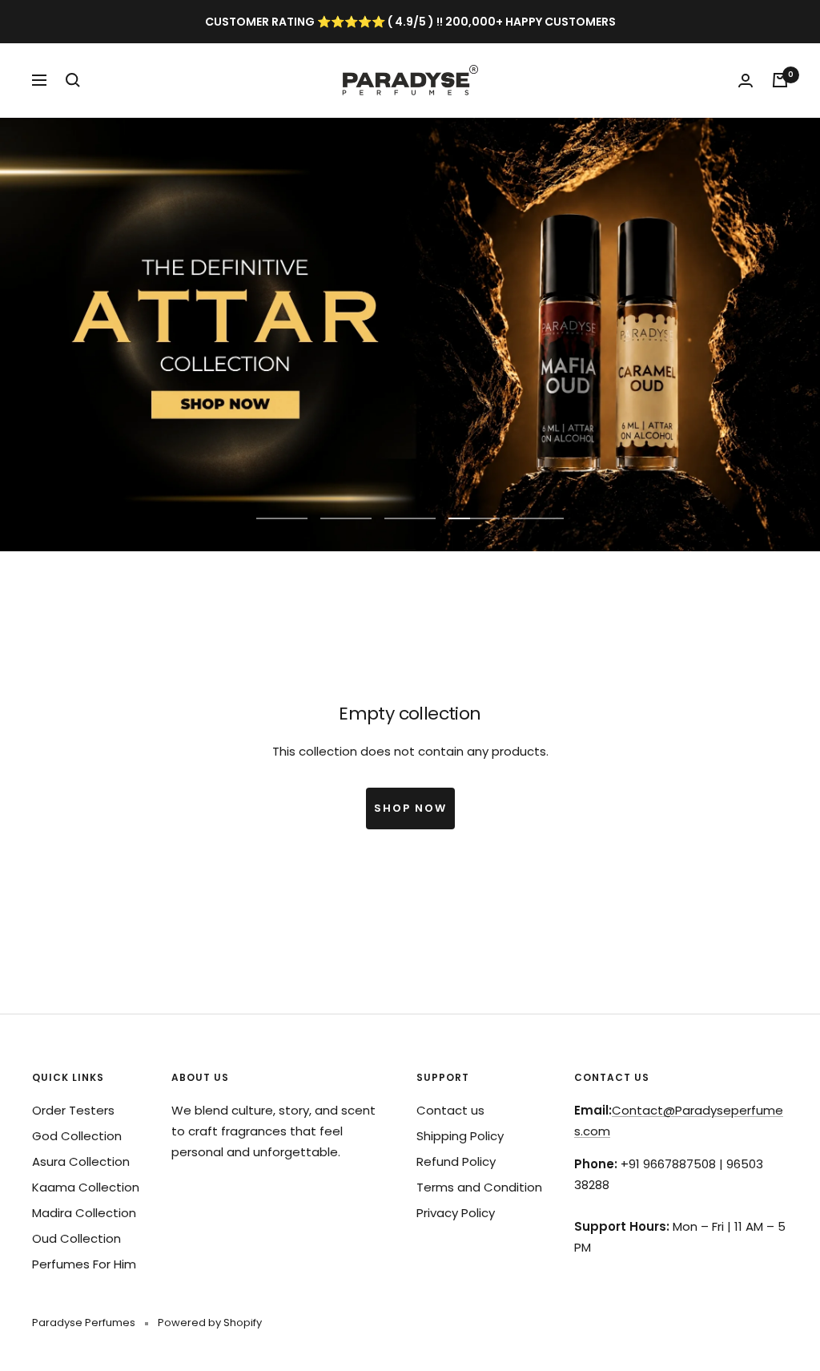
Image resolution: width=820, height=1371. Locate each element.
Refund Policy (456, 1161)
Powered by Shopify (210, 1322)
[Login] (745, 80)
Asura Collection (81, 1161)
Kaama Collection (85, 1187)
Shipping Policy (460, 1135)
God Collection (77, 1135)
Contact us (450, 1110)
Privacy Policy (455, 1212)
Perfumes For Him (84, 1264)
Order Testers (73, 1110)
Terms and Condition (479, 1187)
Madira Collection (84, 1212)
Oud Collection (76, 1238)
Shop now (410, 808)
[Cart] (780, 80)
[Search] (73, 80)
